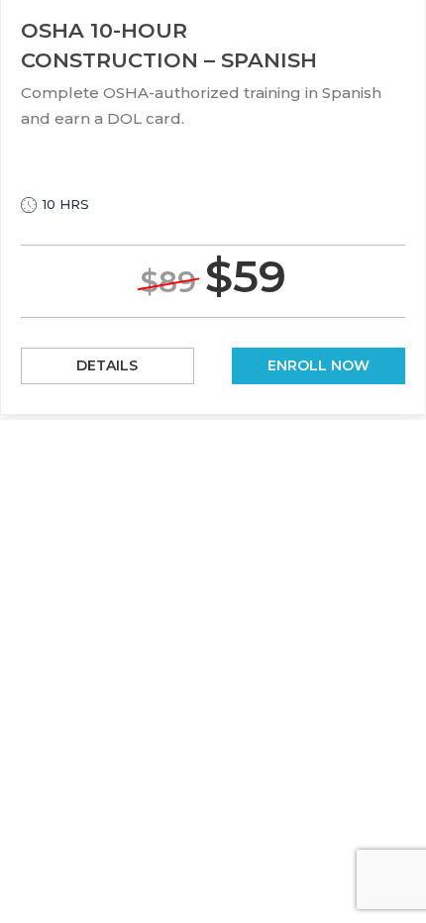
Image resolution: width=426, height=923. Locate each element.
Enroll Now (318, 365)
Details (107, 365)
